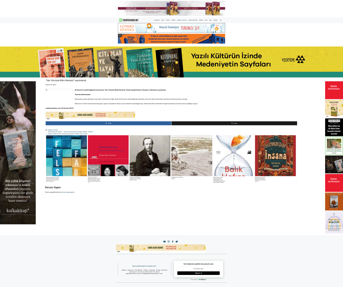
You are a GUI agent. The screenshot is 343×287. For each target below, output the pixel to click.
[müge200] (334, 136)
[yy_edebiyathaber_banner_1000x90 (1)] (90, 119)
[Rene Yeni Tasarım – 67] (334, 233)
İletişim (216, 20)
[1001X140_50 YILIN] (171, 15)
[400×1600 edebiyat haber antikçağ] (18, 224)
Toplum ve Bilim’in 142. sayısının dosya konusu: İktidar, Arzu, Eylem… (68, 134)
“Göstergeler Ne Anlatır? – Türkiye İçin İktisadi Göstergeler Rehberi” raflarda (70, 132)
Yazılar (168, 20)
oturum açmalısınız (67, 192)
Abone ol (198, 273)
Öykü (162, 20)
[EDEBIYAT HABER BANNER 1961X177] (171, 77)
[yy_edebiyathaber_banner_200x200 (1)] (334, 117)
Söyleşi (173, 20)
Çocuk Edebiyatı (192, 20)
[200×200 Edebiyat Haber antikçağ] (334, 173)
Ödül (210, 20)
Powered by (194, 279)
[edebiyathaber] (171, 43)
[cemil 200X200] (334, 154)
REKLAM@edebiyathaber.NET (144, 266)
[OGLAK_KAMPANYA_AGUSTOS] (334, 99)
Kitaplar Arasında (182, 20)
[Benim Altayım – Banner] (334, 210)
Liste (206, 20)
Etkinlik (201, 20)
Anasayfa (157, 20)
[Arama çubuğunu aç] (220, 20)
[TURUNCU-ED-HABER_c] (171, 32)
